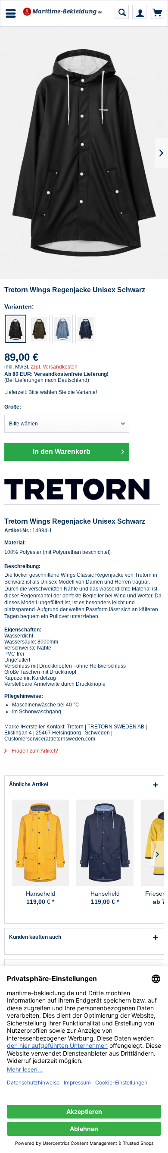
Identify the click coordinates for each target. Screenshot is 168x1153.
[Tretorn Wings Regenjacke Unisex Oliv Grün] (39, 329)
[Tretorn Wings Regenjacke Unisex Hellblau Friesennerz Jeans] (62, 329)
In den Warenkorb (61, 451)
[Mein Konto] (139, 12)
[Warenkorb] (157, 12)
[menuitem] (10, 13)
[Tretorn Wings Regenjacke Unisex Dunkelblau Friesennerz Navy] (85, 329)
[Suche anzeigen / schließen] (122, 12)
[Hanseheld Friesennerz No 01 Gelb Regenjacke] (40, 843)
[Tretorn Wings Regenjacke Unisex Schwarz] (15, 329)
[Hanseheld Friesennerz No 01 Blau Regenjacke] (105, 843)
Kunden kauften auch (35, 937)
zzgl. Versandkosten (54, 367)
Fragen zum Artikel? (34, 751)
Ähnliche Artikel (28, 784)
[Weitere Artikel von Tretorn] (82, 489)
